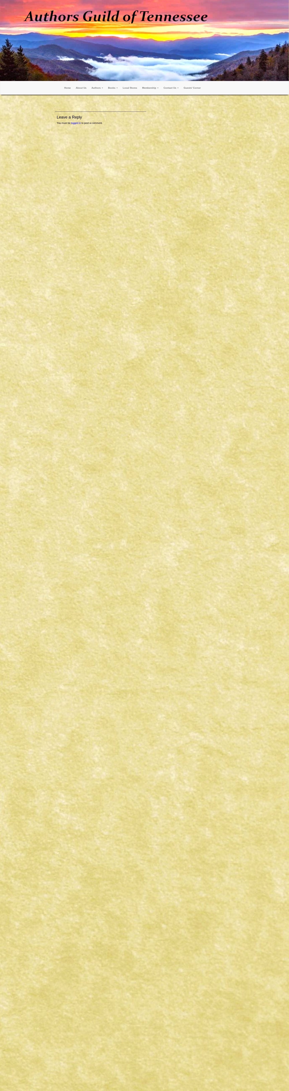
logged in (76, 123)
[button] (97, 87)
